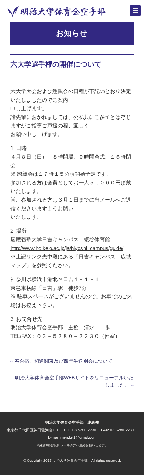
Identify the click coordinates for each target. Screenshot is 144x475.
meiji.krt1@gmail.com (78, 437)
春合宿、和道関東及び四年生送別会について (64, 361)
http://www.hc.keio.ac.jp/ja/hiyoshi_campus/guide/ (66, 248)
